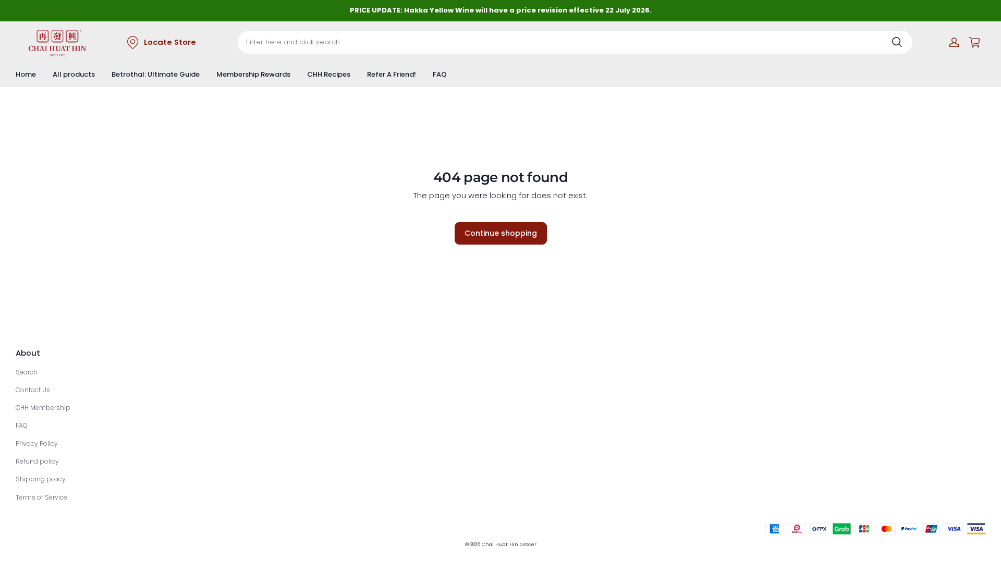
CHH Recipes (328, 74)
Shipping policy (41, 479)
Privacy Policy (37, 443)
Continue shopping (501, 233)
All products (74, 74)
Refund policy (37, 461)
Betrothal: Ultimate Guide (156, 74)
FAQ (440, 74)
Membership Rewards (253, 74)
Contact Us (33, 389)
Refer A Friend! (391, 74)
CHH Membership (43, 407)
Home (26, 74)
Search (27, 372)
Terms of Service (41, 497)
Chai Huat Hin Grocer (509, 544)
